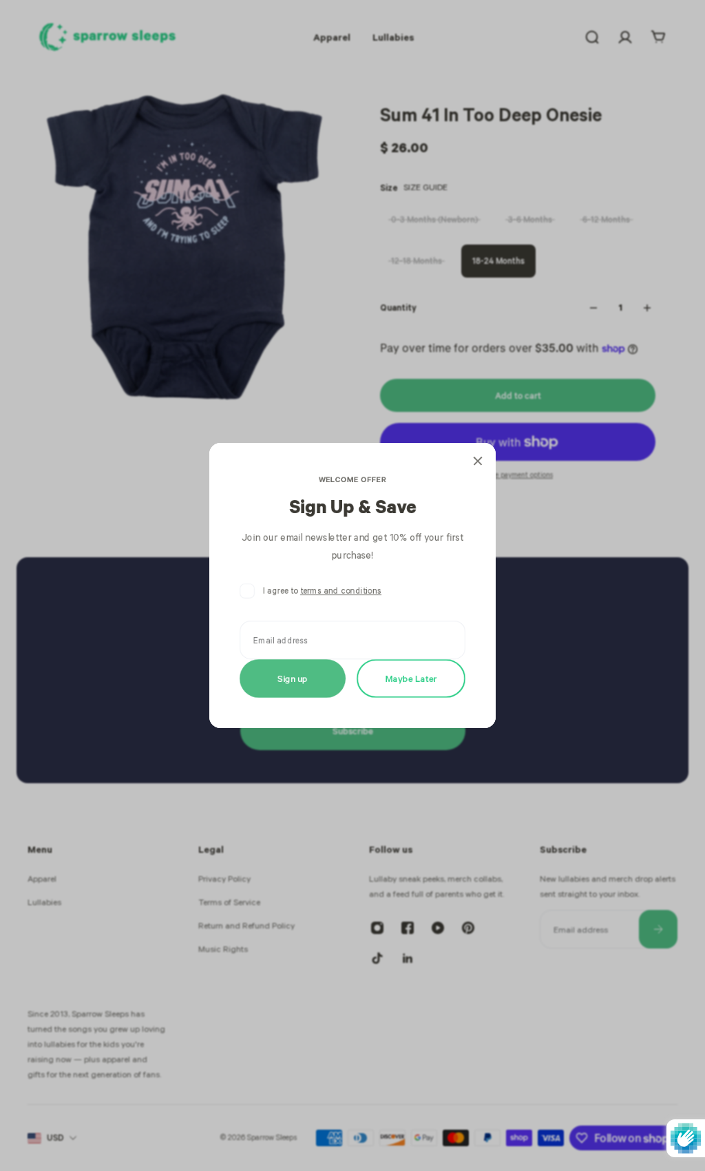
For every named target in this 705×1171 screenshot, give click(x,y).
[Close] (477, 460)
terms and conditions (340, 591)
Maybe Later (411, 678)
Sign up (292, 678)
